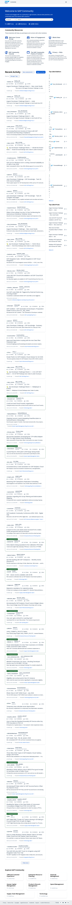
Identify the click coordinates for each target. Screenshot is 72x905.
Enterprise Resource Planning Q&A (32, 535)
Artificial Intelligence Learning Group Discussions (23, 299)
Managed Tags (14, 76)
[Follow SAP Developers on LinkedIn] (68, 902)
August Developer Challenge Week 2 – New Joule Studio (25, 86)
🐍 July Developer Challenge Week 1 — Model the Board (25, 147)
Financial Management (54, 875)
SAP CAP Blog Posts (28, 152)
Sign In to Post (41, 72)
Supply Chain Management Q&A (26, 592)
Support (37, 902)
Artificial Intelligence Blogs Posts (26, 90)
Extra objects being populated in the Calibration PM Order (25, 545)
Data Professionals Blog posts (32, 346)
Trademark (31, 902)
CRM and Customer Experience (13, 875)
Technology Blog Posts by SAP (31, 168)
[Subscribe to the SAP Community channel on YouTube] (65, 902)
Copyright (17, 902)
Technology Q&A (28, 407)
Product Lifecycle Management (34, 885)
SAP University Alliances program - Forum (33, 519)
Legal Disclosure (24, 902)
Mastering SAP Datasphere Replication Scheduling (22, 481)
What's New (56, 37)
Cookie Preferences (45, 902)
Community (13, 2)
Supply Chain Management (15, 894)
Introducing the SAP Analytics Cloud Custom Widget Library (25, 603)
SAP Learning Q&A (23, 622)
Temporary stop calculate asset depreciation (21, 706)
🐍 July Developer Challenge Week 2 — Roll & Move (23, 244)
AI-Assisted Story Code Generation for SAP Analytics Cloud (25, 466)
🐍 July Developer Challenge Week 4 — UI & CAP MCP (24, 372)
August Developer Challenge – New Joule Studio (22, 229)
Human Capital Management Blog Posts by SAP (22, 426)
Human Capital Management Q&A (31, 456)
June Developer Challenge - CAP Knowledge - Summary (24, 325)
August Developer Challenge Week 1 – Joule (21, 101)
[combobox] (34, 19)
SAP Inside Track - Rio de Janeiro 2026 (19, 738)
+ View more (25, 862)
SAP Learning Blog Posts (30, 315)
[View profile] (10, 81)
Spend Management (57, 884)
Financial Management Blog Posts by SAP (33, 137)
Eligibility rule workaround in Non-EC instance (21, 678)
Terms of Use (10, 902)
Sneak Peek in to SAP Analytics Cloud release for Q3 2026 (25, 357)
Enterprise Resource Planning (35, 875)
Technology (43, 894)
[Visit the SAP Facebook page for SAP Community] (60, 902)
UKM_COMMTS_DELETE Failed (17, 631)
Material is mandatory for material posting (20, 588)
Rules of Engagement (38, 37)
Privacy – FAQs (57, 52)
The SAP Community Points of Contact (37, 53)
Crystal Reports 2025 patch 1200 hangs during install (23, 451)
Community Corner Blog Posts (30, 565)
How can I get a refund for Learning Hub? (19, 618)
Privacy (4, 902)
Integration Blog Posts (29, 857)
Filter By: (7, 76)
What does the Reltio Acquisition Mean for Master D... (56, 229)
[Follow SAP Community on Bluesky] (63, 902)
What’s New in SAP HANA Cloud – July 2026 (20, 693)
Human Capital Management (11, 885)
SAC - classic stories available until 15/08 (19, 575)
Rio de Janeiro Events (24, 742)
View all (51, 200)
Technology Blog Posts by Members (32, 442)
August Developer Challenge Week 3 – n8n (20, 116)
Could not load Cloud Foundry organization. (20, 403)
